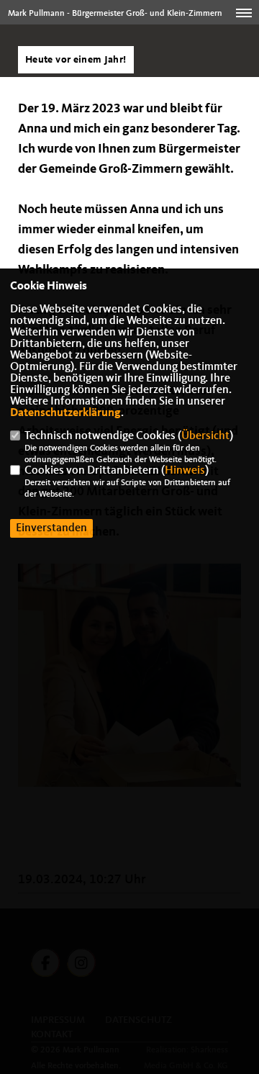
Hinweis (185, 471)
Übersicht (205, 436)
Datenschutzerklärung (65, 413)
